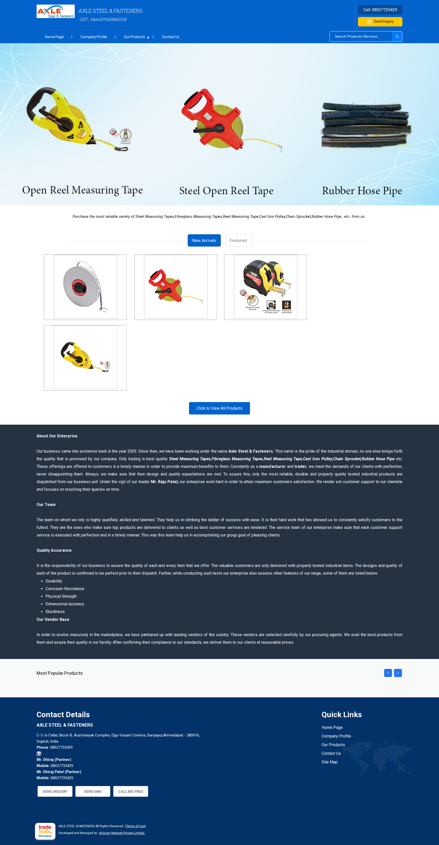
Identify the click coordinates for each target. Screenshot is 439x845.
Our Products (134, 37)
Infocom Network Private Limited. (122, 833)
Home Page (54, 37)
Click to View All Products (220, 408)
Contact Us (170, 37)
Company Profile (94, 37)
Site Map (330, 762)
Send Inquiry (384, 21)
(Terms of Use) (135, 826)
